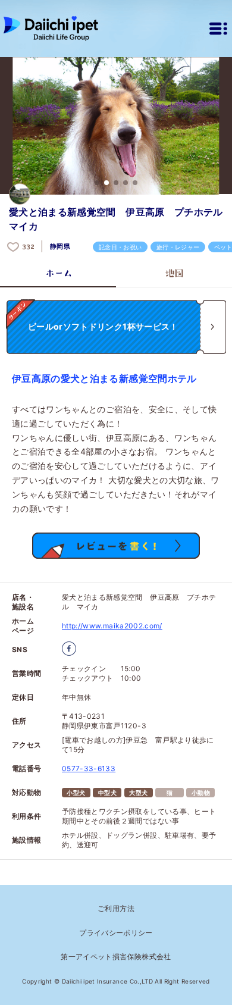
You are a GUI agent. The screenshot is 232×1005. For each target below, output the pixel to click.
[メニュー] (218, 28)
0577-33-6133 (88, 768)
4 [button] (125, 182)
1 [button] (97, 182)
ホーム (58, 273)
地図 (174, 273)
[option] (116, 126)
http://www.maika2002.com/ (112, 625)
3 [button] (116, 182)
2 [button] (106, 182)
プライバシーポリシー (116, 932)
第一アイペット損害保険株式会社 (116, 956)
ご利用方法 (116, 908)
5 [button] (135, 182)
